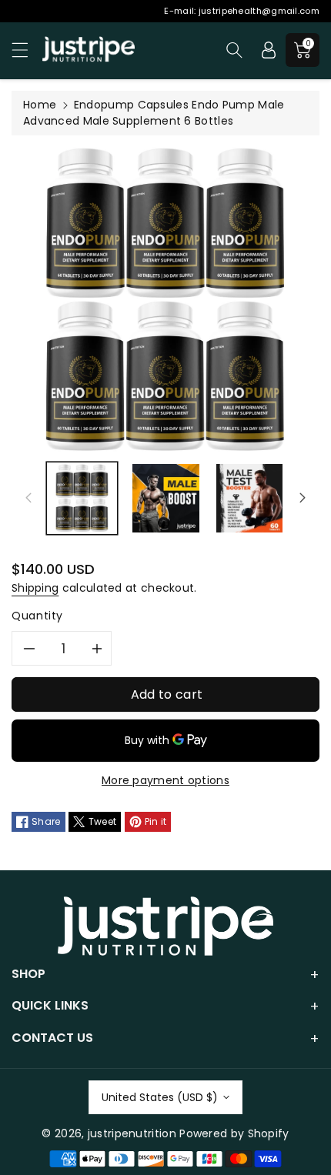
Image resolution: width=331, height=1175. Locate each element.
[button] (27, 49)
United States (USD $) (160, 1097)
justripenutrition (132, 1133)
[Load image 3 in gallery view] (250, 498)
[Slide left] (28, 498)
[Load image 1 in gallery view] (82, 498)
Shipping (35, 588)
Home (39, 104)
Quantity (37, 615)
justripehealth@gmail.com (259, 11)
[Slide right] (302, 498)
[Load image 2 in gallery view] (166, 498)
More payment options (165, 780)
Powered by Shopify (234, 1133)
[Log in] (269, 50)
